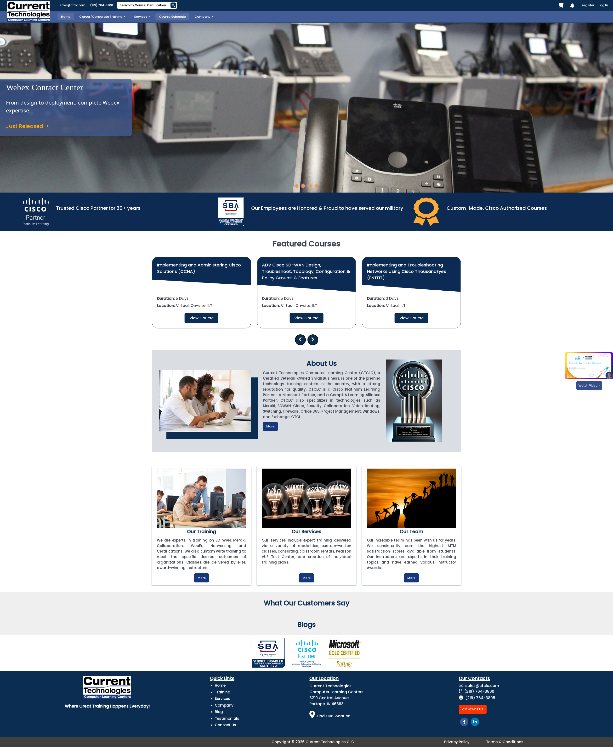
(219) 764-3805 (479, 698)
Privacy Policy (457, 741)
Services (222, 698)
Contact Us (225, 724)
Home (220, 685)
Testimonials (227, 718)
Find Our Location (334, 716)
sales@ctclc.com (72, 5)
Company (224, 705)
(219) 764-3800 (101, 5)
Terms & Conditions (504, 741)
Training (222, 692)
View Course (201, 318)
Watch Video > (589, 385)
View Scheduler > (28, 130)
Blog (219, 711)
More (270, 426)
